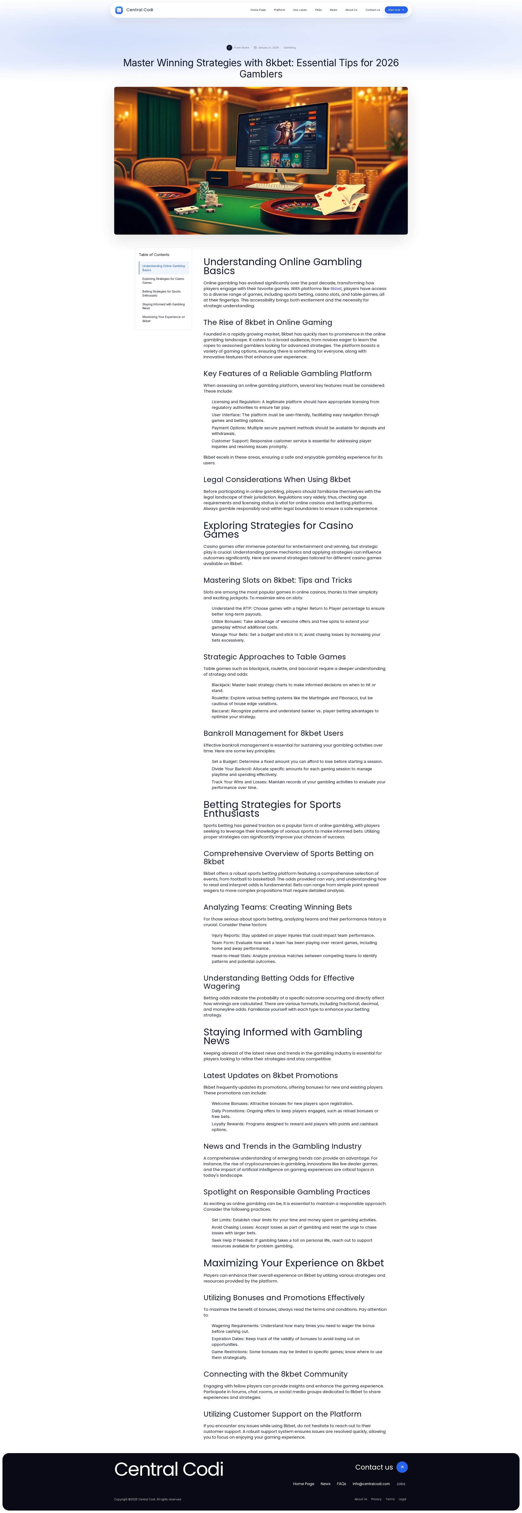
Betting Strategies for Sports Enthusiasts (162, 293)
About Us (361, 1499)
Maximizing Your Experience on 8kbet (164, 318)
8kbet (336, 288)
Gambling (290, 47)
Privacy (376, 1499)
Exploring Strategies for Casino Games (163, 280)
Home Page (303, 1483)
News (326, 1483)
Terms (390, 1499)
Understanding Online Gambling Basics (164, 267)
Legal (402, 1499)
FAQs (341, 1483)
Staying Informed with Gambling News (164, 306)
